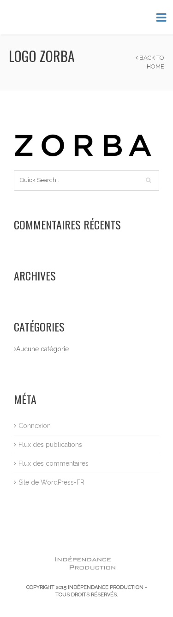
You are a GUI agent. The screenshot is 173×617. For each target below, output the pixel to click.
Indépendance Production (105, 587)
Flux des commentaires (53, 463)
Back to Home (151, 62)
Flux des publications (50, 444)
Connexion (34, 425)
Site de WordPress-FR (51, 482)
